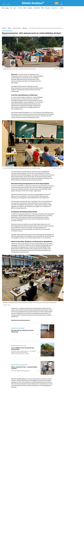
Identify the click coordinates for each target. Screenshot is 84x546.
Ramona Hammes (15, 353)
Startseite (4, 28)
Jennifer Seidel (23, 352)
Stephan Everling (15, 352)
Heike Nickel (16, 370)
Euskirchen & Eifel (16, 28)
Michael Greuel (24, 351)
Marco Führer (25, 353)
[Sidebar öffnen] (3, 8)
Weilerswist (24, 28)
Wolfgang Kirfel (25, 370)
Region (9, 28)
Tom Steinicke (32, 351)
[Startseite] (33, 3)
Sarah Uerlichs (16, 351)
